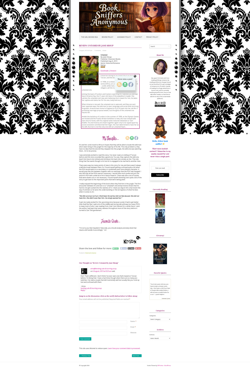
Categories (152, 316)
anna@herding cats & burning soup (103, 269)
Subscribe (160, 175)
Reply (83, 290)
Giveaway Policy (124, 37)
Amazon (113, 71)
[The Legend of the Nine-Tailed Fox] (160, 207)
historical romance (90, 253)
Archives (151, 335)
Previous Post (85, 356)
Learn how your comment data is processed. (124, 348)
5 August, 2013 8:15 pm (85, 50)
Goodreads (105, 71)
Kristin (104, 50)
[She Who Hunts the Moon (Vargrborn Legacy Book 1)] (160, 223)
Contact (138, 37)
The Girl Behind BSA (89, 37)
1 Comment (97, 50)
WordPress (167, 365)
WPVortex (160, 365)
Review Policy (107, 37)
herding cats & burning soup (91, 288)
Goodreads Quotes (166, 298)
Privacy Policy (152, 37)
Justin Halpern (160, 294)
